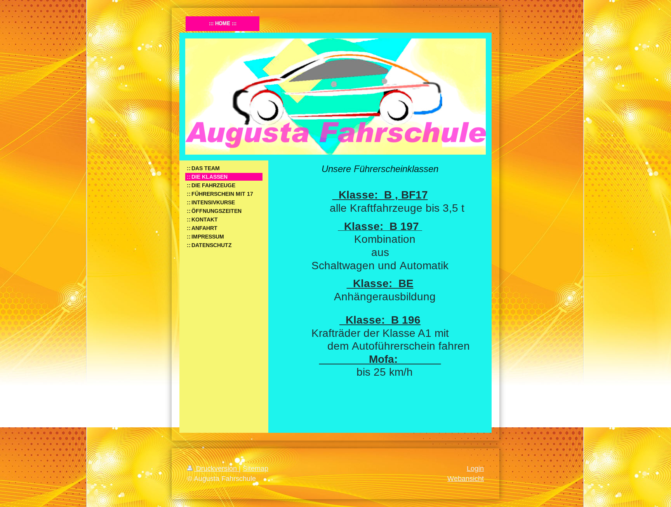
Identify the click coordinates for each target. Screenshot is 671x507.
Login (475, 468)
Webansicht (465, 479)
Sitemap (255, 468)
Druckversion (216, 468)
